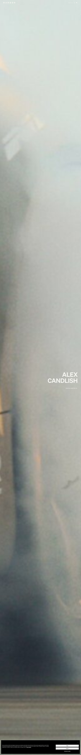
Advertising (70, 2)
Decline (67, 748)
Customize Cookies (67, 751)
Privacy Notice (28, 747)
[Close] (78, 742)
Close (67, 745)
